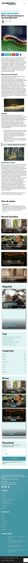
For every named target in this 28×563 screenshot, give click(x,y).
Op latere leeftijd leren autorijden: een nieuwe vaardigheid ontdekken (16, 541)
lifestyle (10, 339)
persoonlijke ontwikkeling (8, 342)
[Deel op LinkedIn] (17, 54)
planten (17, 342)
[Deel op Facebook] (2, 54)
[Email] (20, 54)
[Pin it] (13, 54)
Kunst (2, 514)
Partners (4, 497)
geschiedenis (10, 337)
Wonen (2, 527)
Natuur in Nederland (14, 11)
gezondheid (18, 337)
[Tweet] (6, 54)
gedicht (4, 337)
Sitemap (4, 507)
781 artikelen (5, 211)
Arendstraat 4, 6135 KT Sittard (8, 482)
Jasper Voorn (8, 21)
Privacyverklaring (6, 501)
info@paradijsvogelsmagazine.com (9, 484)
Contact (4, 495)
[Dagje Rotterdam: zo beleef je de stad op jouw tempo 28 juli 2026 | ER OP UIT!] (14, 437)
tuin (15, 344)
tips (11, 344)
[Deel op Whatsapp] (9, 54)
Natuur (6, 11)
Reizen (2, 519)
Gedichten (3, 525)
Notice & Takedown (6, 503)
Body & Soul (4, 521)
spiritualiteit (5, 344)
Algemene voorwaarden (7, 499)
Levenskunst (4, 523)
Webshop (4, 505)
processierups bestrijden (9, 164)
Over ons (4, 493)
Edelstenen (3, 529)
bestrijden (21, 165)
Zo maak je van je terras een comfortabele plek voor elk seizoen (16, 546)
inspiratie (5, 339)
